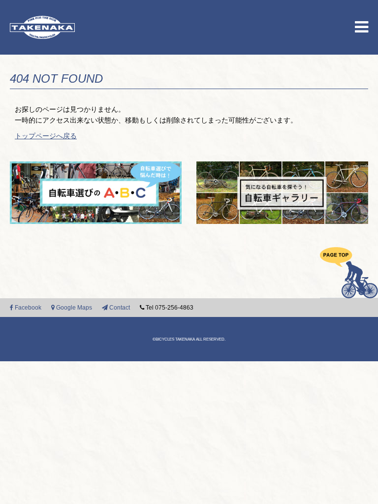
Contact (119, 307)
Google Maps (73, 307)
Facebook (27, 307)
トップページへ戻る (46, 136)
